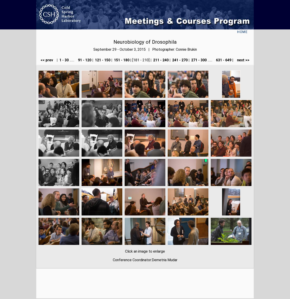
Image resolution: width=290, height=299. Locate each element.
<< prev (48, 60)
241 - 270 (179, 60)
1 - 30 (63, 60)
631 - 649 (223, 60)
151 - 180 (121, 60)
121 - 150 (102, 60)
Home (242, 32)
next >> (241, 60)
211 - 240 (160, 60)
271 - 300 (198, 60)
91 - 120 (84, 60)
